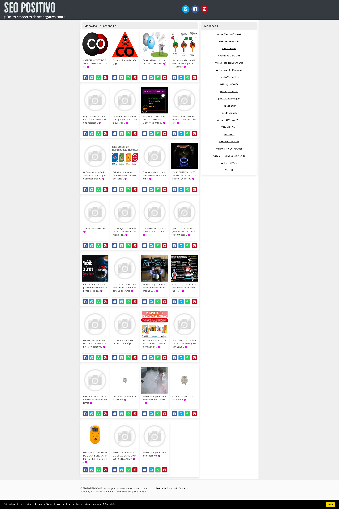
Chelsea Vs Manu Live (229, 55)
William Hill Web (229, 163)
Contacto (183, 488)
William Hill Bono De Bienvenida (229, 155)
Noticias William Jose (229, 77)
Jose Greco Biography (229, 98)
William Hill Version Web (229, 120)
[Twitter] (185, 9)
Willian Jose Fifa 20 (229, 91)
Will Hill (229, 170)
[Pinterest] (204, 9)
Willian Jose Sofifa (229, 84)
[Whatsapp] (98, 77)
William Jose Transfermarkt (229, 62)
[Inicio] (29, 10)
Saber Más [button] (110, 504)
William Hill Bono (229, 127)
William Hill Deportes (229, 141)
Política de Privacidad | (167, 488)
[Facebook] (195, 9)
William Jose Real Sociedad (229, 70)
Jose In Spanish (229, 112)
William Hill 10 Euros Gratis (229, 148)
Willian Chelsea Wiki (229, 41)
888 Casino (229, 134)
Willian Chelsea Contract (229, 34)
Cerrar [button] (330, 504)
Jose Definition (229, 105)
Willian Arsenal (229, 48)
